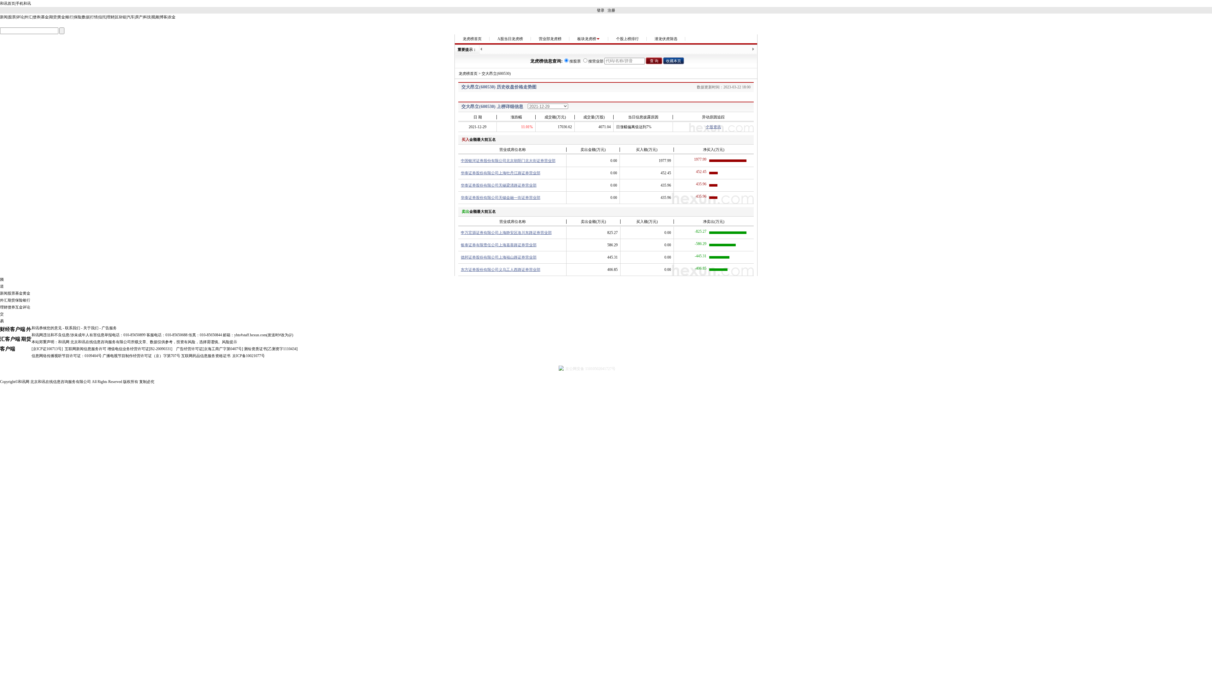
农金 (171, 17)
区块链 (120, 17)
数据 (86, 17)
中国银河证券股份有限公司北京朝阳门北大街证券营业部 (508, 161)
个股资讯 (713, 127)
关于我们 (90, 328)
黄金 (61, 17)
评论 (20, 17)
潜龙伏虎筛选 (666, 39)
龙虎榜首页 (472, 39)
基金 (45, 17)
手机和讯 (23, 3)
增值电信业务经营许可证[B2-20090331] (139, 349)
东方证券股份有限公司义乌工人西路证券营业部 (500, 269)
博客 (163, 17)
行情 (94, 17)
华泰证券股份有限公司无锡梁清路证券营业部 (499, 185)
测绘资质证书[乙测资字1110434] (271, 349)
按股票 (575, 61)
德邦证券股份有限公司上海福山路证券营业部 (499, 257)
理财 (110, 17)
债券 (36, 17)
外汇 (28, 17)
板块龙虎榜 (586, 39)
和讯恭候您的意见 (47, 328)
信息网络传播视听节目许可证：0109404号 (67, 356)
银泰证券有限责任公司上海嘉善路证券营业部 (499, 245)
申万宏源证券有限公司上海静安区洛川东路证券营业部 (506, 232)
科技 (147, 17)
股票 (12, 17)
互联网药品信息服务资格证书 (205, 356)
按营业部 (595, 61)
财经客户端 (12, 329)
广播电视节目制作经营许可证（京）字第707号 (141, 356)
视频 (155, 17)
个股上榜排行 (627, 39)
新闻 (4, 17)
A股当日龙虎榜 (510, 39)
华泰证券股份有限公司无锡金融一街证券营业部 (500, 197)
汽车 (130, 17)
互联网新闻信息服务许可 (85, 349)
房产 (139, 17)
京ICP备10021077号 (248, 356)
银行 (69, 17)
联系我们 (72, 328)
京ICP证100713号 (47, 349)
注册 (611, 10)
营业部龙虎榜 (550, 39)
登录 (600, 10)
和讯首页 (7, 3)
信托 (102, 17)
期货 (53, 17)
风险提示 (229, 342)
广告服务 (109, 328)
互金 (19, 307)
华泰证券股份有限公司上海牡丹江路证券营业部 (500, 173)
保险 (77, 17)
